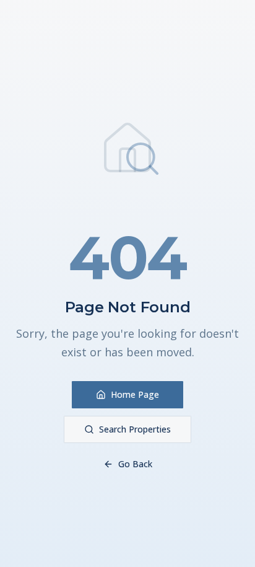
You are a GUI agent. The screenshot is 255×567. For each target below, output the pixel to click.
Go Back (135, 464)
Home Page (135, 394)
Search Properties (135, 429)
